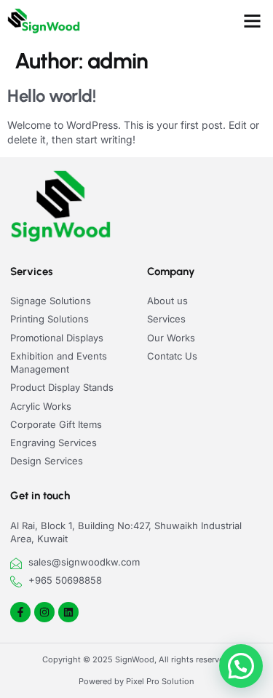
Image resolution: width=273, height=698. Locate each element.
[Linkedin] (68, 612)
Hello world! (51, 95)
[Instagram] (44, 612)
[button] (252, 21)
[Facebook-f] (20, 612)
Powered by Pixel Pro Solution (136, 681)
